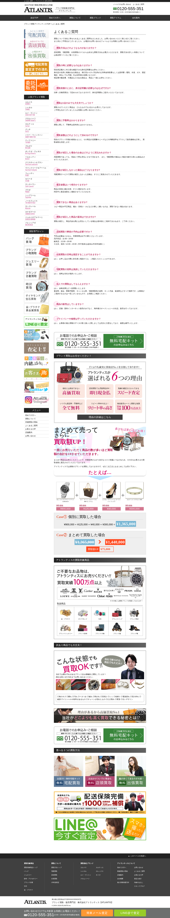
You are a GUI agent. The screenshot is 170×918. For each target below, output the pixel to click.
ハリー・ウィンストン (34, 136)
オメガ (98, 875)
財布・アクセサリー (30, 879)
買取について (75, 18)
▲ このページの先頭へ (137, 856)
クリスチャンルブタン (34, 163)
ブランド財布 (82, 633)
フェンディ (29, 174)
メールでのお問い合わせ (122, 4)
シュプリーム (30, 196)
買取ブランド (95, 18)
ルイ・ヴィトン (31, 114)
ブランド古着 (28, 882)
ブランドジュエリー (65, 633)
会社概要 (120, 879)
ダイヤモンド (82, 619)
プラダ (27, 191)
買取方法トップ (56, 867)
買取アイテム (115, 18)
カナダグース (30, 213)
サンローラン (30, 185)
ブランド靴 (134, 633)
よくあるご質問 (138, 4)
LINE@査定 (55, 882)
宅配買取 (54, 871)
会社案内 (136, 18)
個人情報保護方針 (123, 882)
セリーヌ (28, 180)
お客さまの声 (30, 429)
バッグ (26, 871)
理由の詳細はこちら (100, 417)
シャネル (28, 109)
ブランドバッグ (117, 619)
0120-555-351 (130, 8)
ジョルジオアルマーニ (34, 218)
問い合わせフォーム (100, 41)
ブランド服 (117, 633)
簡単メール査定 (97, 913)
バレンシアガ (30, 224)
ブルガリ (28, 147)
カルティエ (29, 125)
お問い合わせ (30, 436)
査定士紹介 (138, 879)
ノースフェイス (31, 202)
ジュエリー (27, 875)
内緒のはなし (138, 882)
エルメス (28, 103)
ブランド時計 (134, 619)
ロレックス (99, 871)
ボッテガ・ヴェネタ (33, 152)
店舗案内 (28, 432)
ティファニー (30, 141)
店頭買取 (54, 875)
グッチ (27, 130)
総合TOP (34, 18)
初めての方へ (54, 18)
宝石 (99, 619)
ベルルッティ (30, 158)
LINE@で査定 (130, 913)
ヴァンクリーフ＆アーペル (35, 169)
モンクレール (30, 207)
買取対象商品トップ (30, 867)
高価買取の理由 (31, 422)
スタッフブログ (139, 886)
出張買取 (54, 879)
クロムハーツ (30, 119)
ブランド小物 (99, 633)
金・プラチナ (65, 619)
